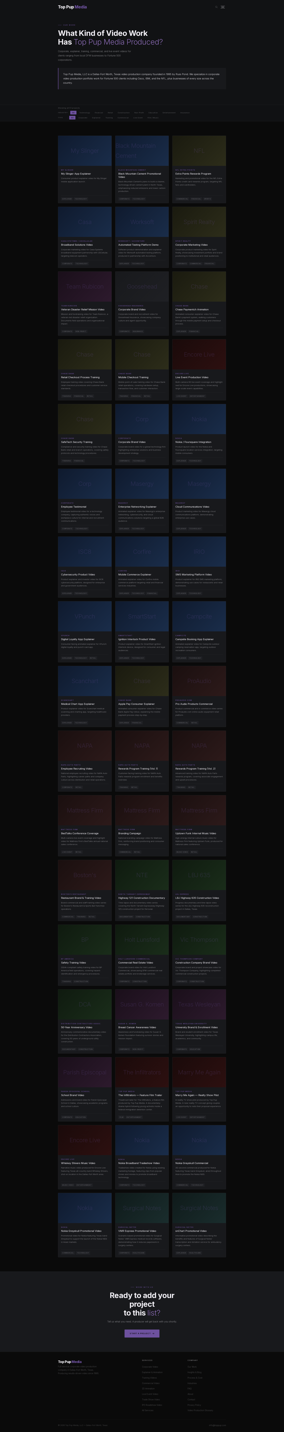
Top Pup (72, 6)
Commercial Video (151, 1383)
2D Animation (148, 1388)
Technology (84, 113)
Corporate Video (150, 1367)
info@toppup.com (217, 1425)
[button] (85, 169)
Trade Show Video (151, 1399)
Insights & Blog (194, 1372)
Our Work (192, 1367)
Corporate (82, 118)
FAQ (190, 1388)
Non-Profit (139, 113)
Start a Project (140, 1333)
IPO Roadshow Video (152, 1405)
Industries (192, 1383)
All (73, 113)
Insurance (185, 113)
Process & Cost (195, 1378)
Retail (110, 113)
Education (153, 113)
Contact (191, 1399)
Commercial (123, 118)
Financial (99, 113)
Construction (124, 113)
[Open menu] (223, 7)
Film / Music (153, 118)
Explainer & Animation (152, 1372)
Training (109, 118)
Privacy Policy (194, 1405)
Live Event (138, 118)
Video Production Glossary (200, 1410)
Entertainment (169, 113)
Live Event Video (150, 1394)
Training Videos (149, 1378)
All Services (147, 1410)
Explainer (96, 118)
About (190, 1394)
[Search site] (216, 7)
